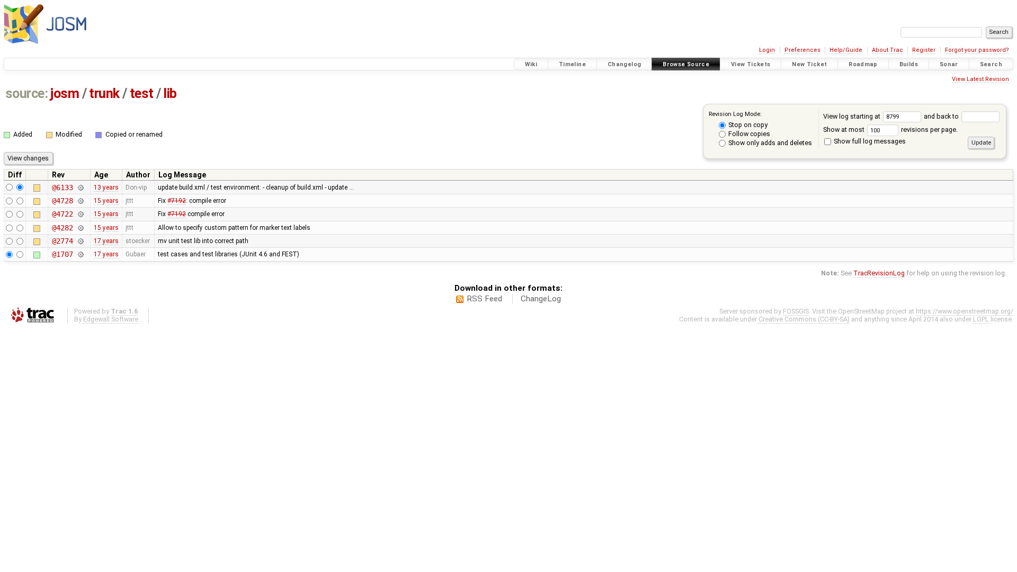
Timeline (572, 64)
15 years (106, 200)
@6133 (62, 187)
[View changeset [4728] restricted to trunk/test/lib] (80, 200)
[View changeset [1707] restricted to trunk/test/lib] (80, 254)
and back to (942, 116)
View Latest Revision (980, 79)
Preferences (802, 50)
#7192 (176, 200)
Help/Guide (845, 50)
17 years (106, 241)
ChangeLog (541, 298)
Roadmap (863, 64)
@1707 (62, 254)
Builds (908, 64)
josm (64, 93)
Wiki (531, 64)
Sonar (949, 64)
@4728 (62, 200)
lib (170, 93)
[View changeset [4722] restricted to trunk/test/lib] (80, 214)
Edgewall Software (110, 319)
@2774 (62, 241)
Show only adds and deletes (769, 143)
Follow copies (748, 134)
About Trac (887, 50)
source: (26, 93)
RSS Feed (484, 298)
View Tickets (751, 64)
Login (767, 50)
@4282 (62, 228)
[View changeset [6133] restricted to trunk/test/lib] (80, 187)
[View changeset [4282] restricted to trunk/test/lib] (80, 228)
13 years (106, 187)
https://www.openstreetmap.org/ (964, 311)
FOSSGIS (796, 311)
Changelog (624, 64)
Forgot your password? (977, 50)
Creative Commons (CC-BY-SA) (804, 319)
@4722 (62, 214)
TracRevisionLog (879, 273)
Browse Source (686, 64)
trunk (104, 93)
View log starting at (852, 116)
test (142, 93)
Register (923, 50)
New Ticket (809, 64)
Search (991, 64)
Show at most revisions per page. (890, 129)
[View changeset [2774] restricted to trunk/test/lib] (80, 241)
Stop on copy (747, 125)
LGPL (981, 319)
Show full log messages (869, 141)
